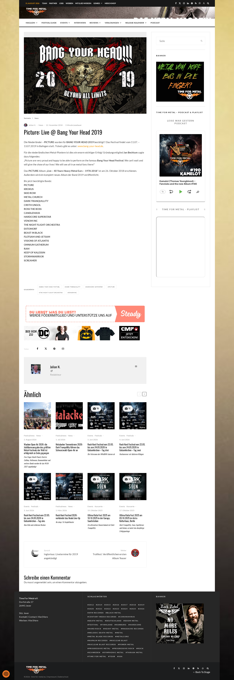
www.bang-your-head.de (90, 146)
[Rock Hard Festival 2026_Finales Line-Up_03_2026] (69, 486)
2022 (108, 609)
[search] (201, 41)
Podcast (155, 23)
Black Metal (114, 613)
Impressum (52, 677)
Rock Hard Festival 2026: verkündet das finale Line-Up (68, 516)
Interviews (80, 23)
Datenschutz (63, 677)
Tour (112, 656)
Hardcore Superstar (94, 287)
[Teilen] (37, 348)
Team (44, 3)
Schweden (94, 652)
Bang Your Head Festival (50, 287)
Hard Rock (95, 629)
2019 (142, 605)
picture (112, 287)
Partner (53, 3)
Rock (141, 648)
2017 (125, 605)
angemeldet (40, 582)
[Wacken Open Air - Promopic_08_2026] (37, 415)
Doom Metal (131, 621)
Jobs (61, 3)
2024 (125, 609)
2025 (133, 609)
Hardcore (135, 625)
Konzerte (99, 506)
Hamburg (121, 625)
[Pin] (54, 348)
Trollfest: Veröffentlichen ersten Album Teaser (109, 554)
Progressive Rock (124, 648)
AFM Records (96, 613)
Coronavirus (127, 617)
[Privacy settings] (6, 674)
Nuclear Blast (119, 640)
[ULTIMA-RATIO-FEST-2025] (101, 486)
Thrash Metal (135, 652)
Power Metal (126, 644)
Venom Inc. (72, 292)
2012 (91, 605)
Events (63, 23)
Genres (96, 3)
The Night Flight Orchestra (51, 292)
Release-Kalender (134, 23)
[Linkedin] (188, 3)
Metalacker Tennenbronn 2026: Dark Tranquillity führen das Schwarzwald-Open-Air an (69, 447)
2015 (108, 605)
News (41, 125)
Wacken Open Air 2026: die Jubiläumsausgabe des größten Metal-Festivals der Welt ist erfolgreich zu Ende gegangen (37, 448)
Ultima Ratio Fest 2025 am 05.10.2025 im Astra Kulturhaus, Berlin (130, 518)
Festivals (98, 435)
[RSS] (196, 3)
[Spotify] (192, 3)
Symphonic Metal (114, 652)
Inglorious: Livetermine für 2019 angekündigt (61, 554)
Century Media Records (102, 617)
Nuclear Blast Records (102, 644)
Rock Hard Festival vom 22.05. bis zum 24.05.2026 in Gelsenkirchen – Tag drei (100, 447)
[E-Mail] (63, 348)
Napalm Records (98, 640)
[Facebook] (176, 3)
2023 (116, 609)
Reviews (94, 23)
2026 (142, 609)
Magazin (30, 23)
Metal (119, 633)
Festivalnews (29, 435)
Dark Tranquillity (73, 287)
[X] (180, 3)
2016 (116, 605)
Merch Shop (110, 3)
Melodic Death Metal (101, 633)
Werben (69, 3)
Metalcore (123, 636)
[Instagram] (184, 3)
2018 (133, 605)
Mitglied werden (83, 3)
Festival (93, 625)
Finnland (107, 625)
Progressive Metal (99, 648)
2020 (91, 609)
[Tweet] (46, 348)
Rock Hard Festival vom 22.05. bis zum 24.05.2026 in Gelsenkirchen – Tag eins (37, 518)
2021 (99, 609)
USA (121, 656)
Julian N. (32, 125)
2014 (99, 605)
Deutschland (113, 621)
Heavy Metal (112, 629)
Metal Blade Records (101, 636)
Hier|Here (43, 616)
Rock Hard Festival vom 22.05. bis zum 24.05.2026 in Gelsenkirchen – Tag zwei (132, 447)
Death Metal (96, 621)
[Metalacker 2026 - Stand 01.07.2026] (69, 415)
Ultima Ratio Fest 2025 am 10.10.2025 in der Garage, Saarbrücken (99, 518)
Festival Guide (49, 23)
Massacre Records (133, 629)
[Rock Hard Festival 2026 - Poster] (101, 415)
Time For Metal (97, 656)
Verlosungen (112, 23)
